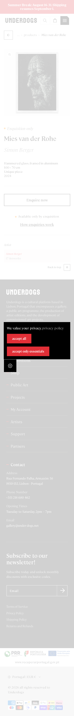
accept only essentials (28, 351)
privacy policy (53, 328)
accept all (19, 338)
